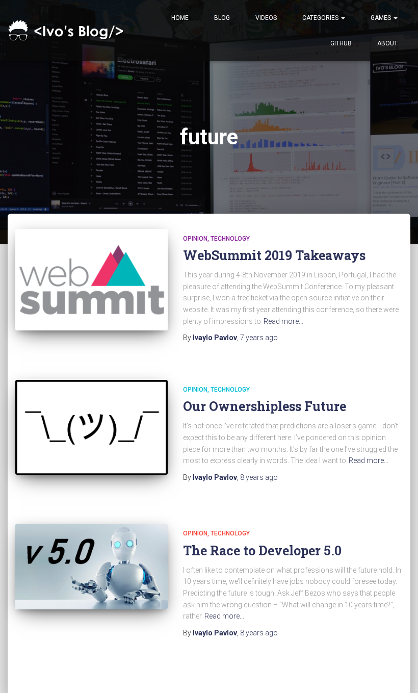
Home (180, 17)
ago (259, 337)
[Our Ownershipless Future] (91, 427)
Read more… (283, 321)
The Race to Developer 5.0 (262, 550)
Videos (266, 17)
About (387, 43)
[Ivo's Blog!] (67, 31)
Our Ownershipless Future (264, 406)
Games (382, 17)
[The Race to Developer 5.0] (91, 566)
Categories (321, 17)
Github (341, 43)
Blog (222, 17)
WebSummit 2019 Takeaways (274, 255)
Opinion (195, 238)
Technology (230, 238)
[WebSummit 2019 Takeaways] (91, 279)
